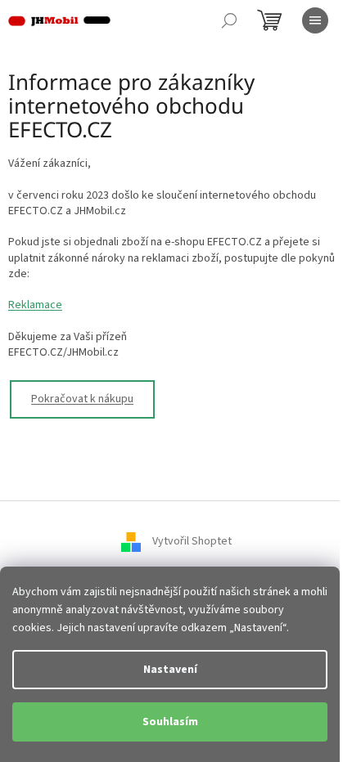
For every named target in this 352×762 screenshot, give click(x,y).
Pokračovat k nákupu (82, 399)
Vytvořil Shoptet (192, 541)
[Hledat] (229, 20)
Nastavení (170, 669)
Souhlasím (170, 722)
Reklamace (35, 305)
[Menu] (315, 20)
